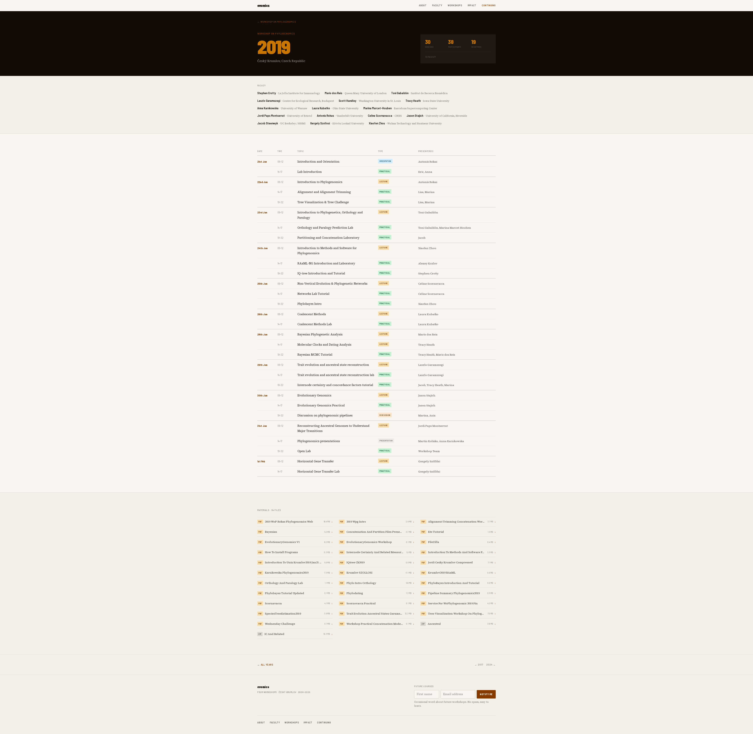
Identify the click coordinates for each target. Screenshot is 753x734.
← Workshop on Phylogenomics (276, 21)
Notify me (486, 694)
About (423, 5)
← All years (265, 664)
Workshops (455, 5)
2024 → (491, 664)
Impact (472, 5)
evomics (263, 5)
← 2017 (479, 664)
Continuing (489, 5)
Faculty (437, 5)
